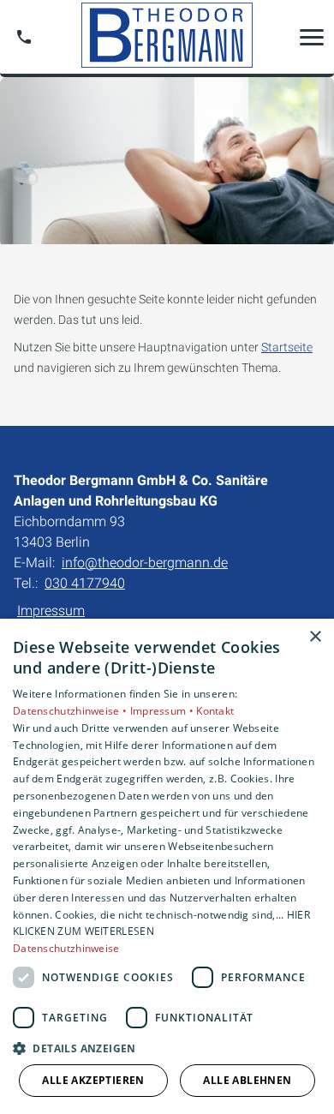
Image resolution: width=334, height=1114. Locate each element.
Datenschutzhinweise (66, 948)
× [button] (314, 637)
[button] (311, 36)
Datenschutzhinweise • (71, 711)
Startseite (287, 347)
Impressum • (163, 711)
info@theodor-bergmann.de (145, 562)
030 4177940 (85, 583)
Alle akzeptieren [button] (93, 1080)
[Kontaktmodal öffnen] (24, 36)
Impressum (51, 610)
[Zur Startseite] (167, 37)
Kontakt (215, 711)
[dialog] (167, 866)
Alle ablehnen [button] (247, 1080)
